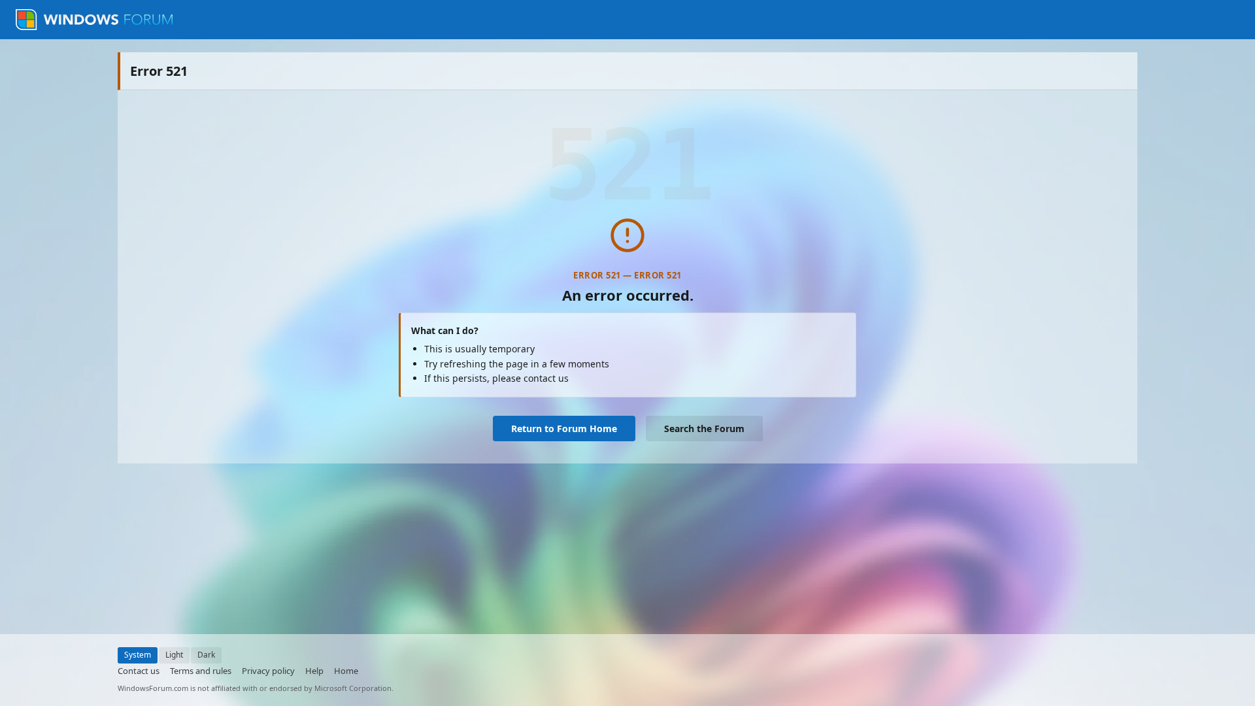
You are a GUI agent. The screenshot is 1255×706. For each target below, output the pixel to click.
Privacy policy (268, 671)
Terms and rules (200, 671)
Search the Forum (704, 428)
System (137, 654)
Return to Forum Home (564, 428)
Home (346, 671)
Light (174, 654)
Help (314, 671)
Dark (206, 654)
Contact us (138, 671)
